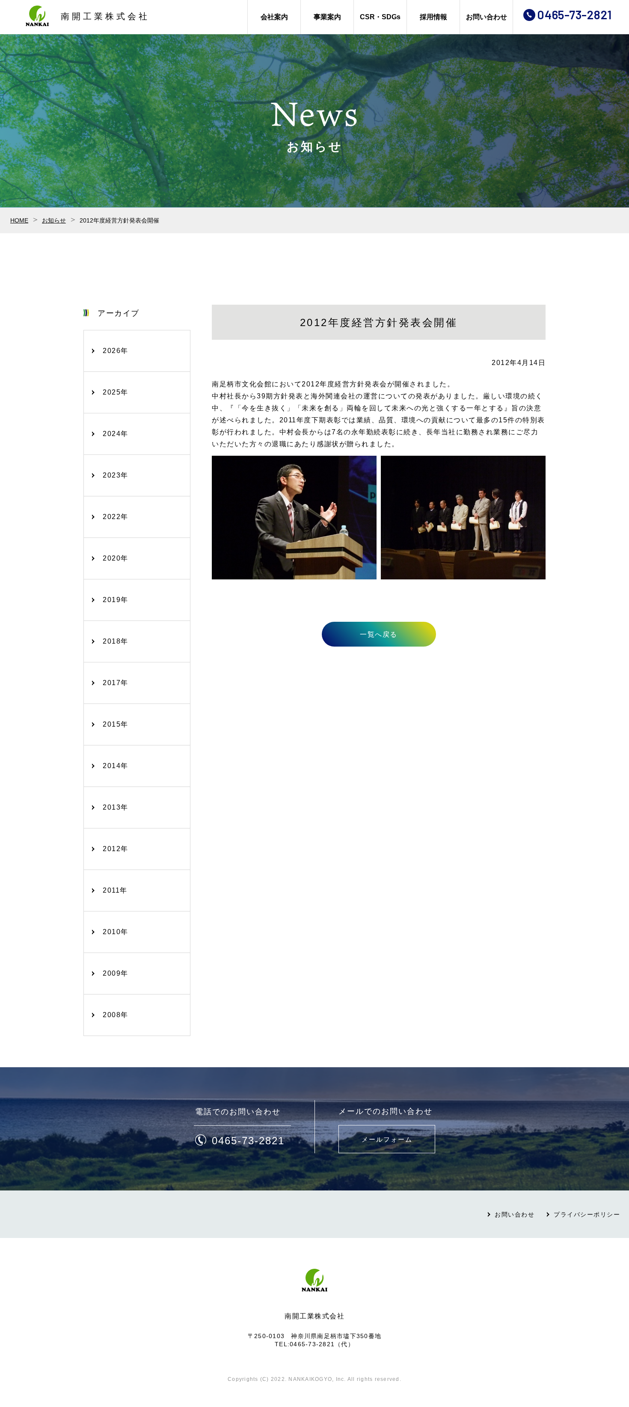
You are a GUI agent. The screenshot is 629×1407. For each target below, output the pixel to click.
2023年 (115, 475)
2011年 (115, 890)
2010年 (115, 931)
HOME (19, 220)
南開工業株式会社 (105, 16)
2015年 (115, 724)
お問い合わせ (486, 17)
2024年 (115, 433)
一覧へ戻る (379, 634)
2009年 (115, 973)
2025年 (115, 392)
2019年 (115, 599)
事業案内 (327, 17)
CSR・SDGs (380, 17)
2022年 (115, 516)
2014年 (115, 765)
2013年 (115, 807)
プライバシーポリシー (587, 1214)
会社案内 (274, 17)
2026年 (115, 350)
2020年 (115, 558)
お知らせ (54, 220)
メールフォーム (387, 1139)
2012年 (115, 848)
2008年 (115, 1014)
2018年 (115, 641)
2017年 (115, 682)
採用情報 (433, 17)
